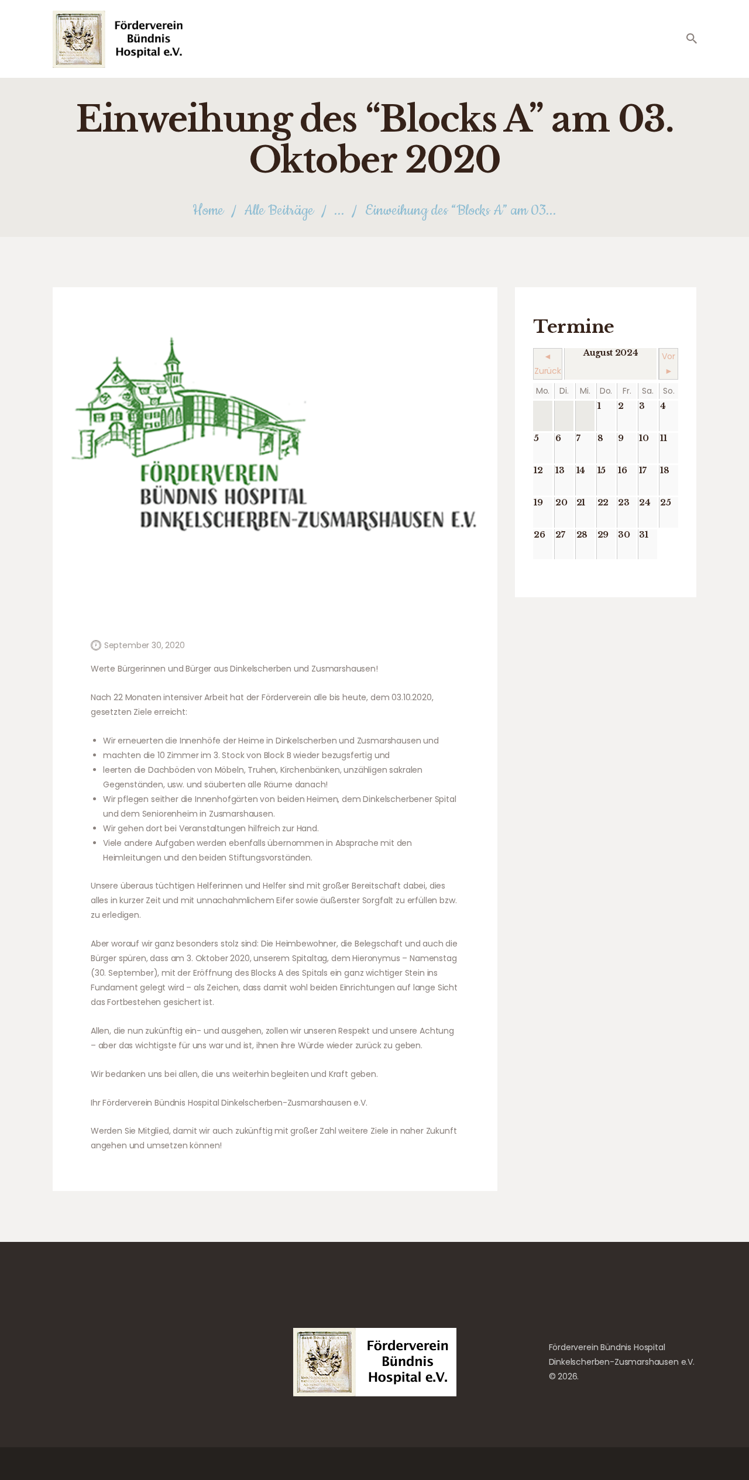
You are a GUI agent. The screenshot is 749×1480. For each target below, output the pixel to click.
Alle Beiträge (279, 211)
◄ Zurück (547, 363)
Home (208, 210)
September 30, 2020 (144, 645)
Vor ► (668, 363)
